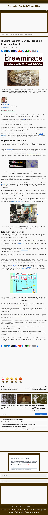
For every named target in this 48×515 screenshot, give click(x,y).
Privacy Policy (23, 506)
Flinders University (5, 107)
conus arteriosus (24, 249)
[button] (2, 11)
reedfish (14, 265)
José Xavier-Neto (4, 184)
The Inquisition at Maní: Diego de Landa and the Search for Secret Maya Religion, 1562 (17, 429)
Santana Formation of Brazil (34, 154)
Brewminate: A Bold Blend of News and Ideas (24, 6)
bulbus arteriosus (25, 268)
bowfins (23, 316)
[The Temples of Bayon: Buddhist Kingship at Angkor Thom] (8, 399)
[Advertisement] (24, 22)
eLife (24, 119)
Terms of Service (15, 506)
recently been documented (17, 201)
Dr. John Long (6, 104)
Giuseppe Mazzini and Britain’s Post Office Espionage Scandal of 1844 (14, 426)
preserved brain (31, 242)
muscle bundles (20, 243)
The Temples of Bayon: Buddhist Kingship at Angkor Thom (8, 406)
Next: (35, 388)
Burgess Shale (10, 149)
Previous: (9, 388)
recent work (16, 192)
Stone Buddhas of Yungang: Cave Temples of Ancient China (24, 406)
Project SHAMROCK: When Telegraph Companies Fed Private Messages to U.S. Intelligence (39, 407)
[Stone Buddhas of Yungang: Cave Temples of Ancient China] (24, 399)
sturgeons (17, 316)
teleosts (29, 266)
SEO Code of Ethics (31, 506)
